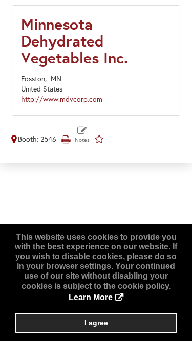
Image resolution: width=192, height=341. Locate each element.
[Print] (65, 139)
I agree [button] (96, 323)
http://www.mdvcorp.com (61, 99)
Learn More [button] (91, 297)
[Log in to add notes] (82, 135)
